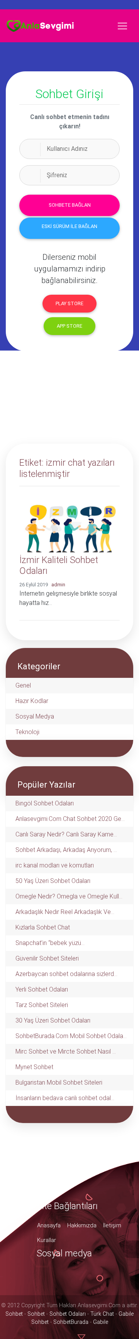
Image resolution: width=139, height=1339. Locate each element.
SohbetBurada (70, 1322)
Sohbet (14, 1314)
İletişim (112, 1225)
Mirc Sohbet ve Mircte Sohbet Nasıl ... (65, 1051)
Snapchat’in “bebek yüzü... (50, 943)
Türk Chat (102, 1314)
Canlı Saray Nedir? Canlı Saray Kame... (66, 834)
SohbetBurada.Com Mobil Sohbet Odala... (71, 1036)
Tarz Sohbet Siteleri (41, 1005)
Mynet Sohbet (34, 1067)
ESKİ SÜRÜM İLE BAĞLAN (69, 226)
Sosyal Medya (34, 716)
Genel (23, 685)
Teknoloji (27, 732)
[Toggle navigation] (122, 26)
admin (58, 584)
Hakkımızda (82, 1225)
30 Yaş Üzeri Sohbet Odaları (52, 1020)
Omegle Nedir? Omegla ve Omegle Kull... (68, 896)
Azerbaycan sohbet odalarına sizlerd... (66, 974)
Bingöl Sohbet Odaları (44, 803)
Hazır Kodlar (31, 701)
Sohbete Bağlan (70, 205)
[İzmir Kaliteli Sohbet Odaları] (69, 523)
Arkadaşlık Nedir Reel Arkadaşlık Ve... (64, 912)
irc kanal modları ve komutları (54, 865)
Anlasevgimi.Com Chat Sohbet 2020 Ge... (70, 818)
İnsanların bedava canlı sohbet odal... (64, 1098)
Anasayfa (49, 1225)
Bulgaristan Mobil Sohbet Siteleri (58, 1082)
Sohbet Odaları (67, 1314)
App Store (69, 326)
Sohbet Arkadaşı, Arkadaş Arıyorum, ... (66, 850)
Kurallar (46, 1240)
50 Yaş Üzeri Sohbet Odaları (52, 881)
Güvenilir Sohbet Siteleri (47, 958)
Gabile (100, 1322)
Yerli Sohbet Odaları (41, 989)
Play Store (69, 303)
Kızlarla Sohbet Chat (42, 927)
